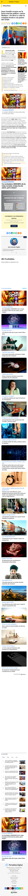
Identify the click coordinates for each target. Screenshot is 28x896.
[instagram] (15, 888)
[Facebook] (12, 23)
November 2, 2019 (21, 90)
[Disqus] (14, 694)
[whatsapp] (20, 888)
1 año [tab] (16, 757)
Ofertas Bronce (20, 208)
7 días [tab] (8, 757)
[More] (26, 23)
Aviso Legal (14, 875)
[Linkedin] (17, 23)
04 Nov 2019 (3, 23)
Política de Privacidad (14, 877)
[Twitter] (14, 23)
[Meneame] (23, 23)
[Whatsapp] (19, 23)
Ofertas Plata (20, 206)
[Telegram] (21, 23)
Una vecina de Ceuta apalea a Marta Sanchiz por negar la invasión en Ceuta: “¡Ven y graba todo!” (11, 778)
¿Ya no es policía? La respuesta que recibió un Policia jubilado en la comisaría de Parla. (11, 761)
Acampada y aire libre (8, 203)
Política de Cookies (14, 878)
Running (10, 208)
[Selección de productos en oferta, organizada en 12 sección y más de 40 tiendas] (14, 192)
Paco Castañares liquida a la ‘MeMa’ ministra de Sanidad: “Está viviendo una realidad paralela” (11, 788)
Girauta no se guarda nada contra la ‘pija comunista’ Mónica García (11, 772)
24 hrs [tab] (3, 757)
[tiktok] (13, 888)
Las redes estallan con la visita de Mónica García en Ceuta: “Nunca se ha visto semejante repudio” (12, 793)
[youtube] (10, 888)
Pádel (6, 208)
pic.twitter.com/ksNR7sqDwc (9, 89)
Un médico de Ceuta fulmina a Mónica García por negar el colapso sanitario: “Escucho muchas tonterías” (11, 810)
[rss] (22, 888)
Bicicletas (7, 207)
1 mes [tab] (12, 757)
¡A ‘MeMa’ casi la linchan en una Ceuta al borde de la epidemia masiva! (11, 804)
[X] (8, 888)
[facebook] (6, 888)
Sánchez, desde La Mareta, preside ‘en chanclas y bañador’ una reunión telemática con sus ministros (12, 783)
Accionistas (14, 883)
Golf (11, 207)
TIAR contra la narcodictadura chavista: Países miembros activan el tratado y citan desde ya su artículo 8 (22, 62)
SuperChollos (20, 203)
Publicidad (14, 880)
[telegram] (17, 888)
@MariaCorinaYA (7, 154)
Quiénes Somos (14, 881)
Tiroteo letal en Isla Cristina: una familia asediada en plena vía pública (11, 799)
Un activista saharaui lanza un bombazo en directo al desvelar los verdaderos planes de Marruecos (11, 767)
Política (6, 6)
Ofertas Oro (19, 205)
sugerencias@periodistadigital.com (14, 873)
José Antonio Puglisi (6, 22)
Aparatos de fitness (8, 205)
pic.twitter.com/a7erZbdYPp (19, 162)
